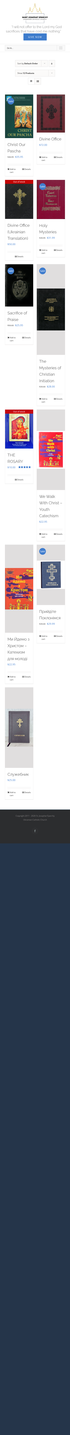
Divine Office (50, 139)
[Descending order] (52, 63)
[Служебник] (19, 727)
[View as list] (38, 81)
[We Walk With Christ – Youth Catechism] (51, 450)
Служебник (18, 774)
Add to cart (13, 170)
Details (27, 169)
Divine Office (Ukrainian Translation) (18, 232)
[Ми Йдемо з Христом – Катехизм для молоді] (19, 589)
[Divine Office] (51, 114)
